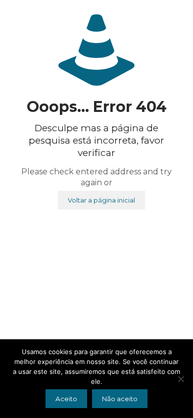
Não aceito (120, 399)
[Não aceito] (181, 379)
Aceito (66, 399)
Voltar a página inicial (101, 200)
